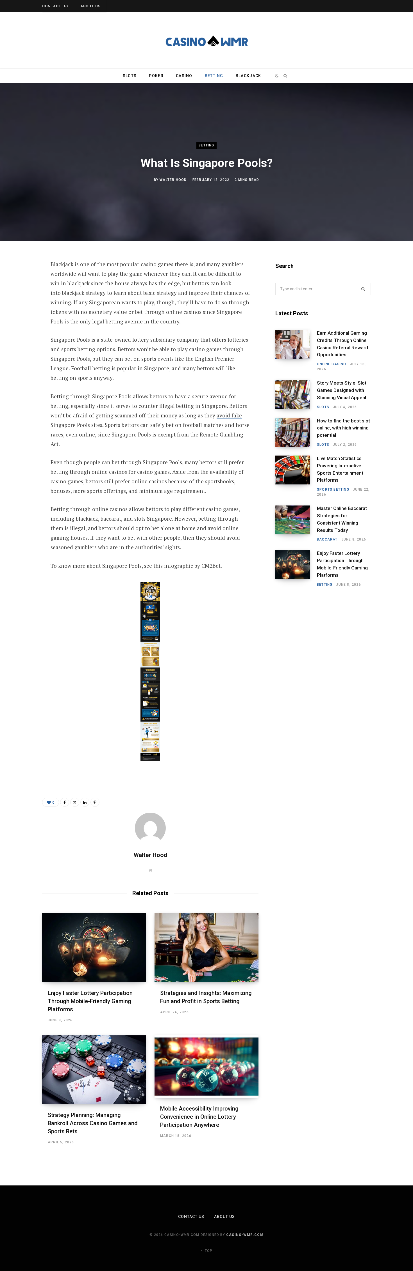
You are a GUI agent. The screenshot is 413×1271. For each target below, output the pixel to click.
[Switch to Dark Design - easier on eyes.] (277, 76)
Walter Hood (173, 180)
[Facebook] (22, 280)
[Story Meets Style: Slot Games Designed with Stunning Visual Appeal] (296, 394)
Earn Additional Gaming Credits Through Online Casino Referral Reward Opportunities (342, 343)
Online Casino (331, 364)
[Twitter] (22, 295)
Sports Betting (333, 489)
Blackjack (248, 75)
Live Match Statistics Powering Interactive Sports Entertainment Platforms (340, 469)
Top (208, 1251)
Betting (214, 75)
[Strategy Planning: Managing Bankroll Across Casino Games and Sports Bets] (94, 1069)
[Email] (22, 340)
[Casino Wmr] (206, 40)
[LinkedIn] (22, 325)
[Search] (285, 75)
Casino (184, 75)
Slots (130, 75)
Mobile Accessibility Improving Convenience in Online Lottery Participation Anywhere (199, 1116)
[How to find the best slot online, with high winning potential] (296, 432)
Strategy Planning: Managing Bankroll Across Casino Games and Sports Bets (93, 1123)
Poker (156, 75)
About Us (90, 6)
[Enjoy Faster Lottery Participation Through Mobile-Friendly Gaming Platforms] (94, 947)
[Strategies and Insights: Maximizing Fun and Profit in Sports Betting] (206, 947)
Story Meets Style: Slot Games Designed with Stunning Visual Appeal (341, 390)
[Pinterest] (22, 310)
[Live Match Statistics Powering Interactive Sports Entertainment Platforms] (296, 476)
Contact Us (55, 6)
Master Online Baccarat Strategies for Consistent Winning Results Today (342, 519)
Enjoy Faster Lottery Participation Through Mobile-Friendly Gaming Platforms (90, 1001)
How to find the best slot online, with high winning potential (343, 428)
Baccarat (327, 539)
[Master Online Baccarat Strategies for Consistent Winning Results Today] (296, 523)
